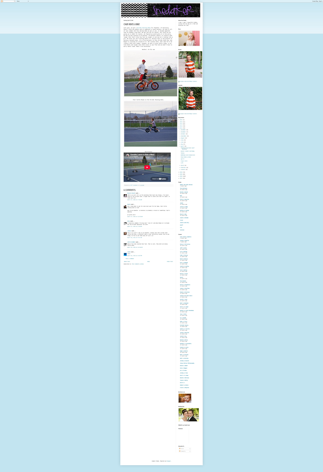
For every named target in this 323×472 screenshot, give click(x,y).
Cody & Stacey (184, 255)
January (183, 169)
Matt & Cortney (184, 354)
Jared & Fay (183, 336)
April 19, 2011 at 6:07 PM (134, 255)
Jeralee (182, 230)
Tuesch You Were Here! (186, 295)
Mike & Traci (183, 321)
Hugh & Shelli (184, 351)
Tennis (182, 153)
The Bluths (183, 281)
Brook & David (184, 192)
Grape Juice (184, 161)
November (183, 132)
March (183, 165)
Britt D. (182, 382)
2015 (181, 119)
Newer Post (127, 261)
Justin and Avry (184, 222)
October (183, 134)
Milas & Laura (184, 273)
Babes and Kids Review (186, 184)
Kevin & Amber (184, 365)
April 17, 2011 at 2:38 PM (134, 226)
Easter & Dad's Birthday (187, 151)
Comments (183, 451)
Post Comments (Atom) (138, 264)
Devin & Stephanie (185, 284)
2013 (181, 124)
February (183, 167)
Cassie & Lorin (184, 347)
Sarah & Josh (183, 299)
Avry (128, 221)
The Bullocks (183, 188)
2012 (181, 126)
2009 (181, 174)
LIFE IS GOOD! (131, 242)
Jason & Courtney (185, 288)
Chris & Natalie (184, 199)
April (183, 146)
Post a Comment (130, 258)
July (182, 140)
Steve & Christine (185, 244)
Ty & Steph (183, 318)
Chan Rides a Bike (186, 157)
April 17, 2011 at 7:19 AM (134, 199)
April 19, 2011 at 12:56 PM (134, 247)
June (182, 142)
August (183, 138)
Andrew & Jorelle (185, 329)
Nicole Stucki (131, 193)
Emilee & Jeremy (184, 210)
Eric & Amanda (184, 262)
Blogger (169, 461)
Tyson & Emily (184, 380)
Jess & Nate (183, 314)
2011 (181, 128)
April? (182, 159)
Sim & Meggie (183, 368)
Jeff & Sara (183, 248)
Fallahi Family (184, 325)
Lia (181, 227)
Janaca (129, 231)
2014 (181, 122)
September (184, 136)
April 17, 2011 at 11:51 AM (134, 216)
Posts (182, 448)
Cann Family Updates (185, 237)
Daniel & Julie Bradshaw (187, 310)
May (182, 144)
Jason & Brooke (184, 217)
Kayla (128, 204)
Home (148, 261)
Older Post (170, 261)
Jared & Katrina (184, 332)
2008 (181, 176)
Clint (181, 220)
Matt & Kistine (184, 358)
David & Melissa (184, 377)
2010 (181, 172)
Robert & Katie (184, 385)
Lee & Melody (183, 251)
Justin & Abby (184, 206)
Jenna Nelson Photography (187, 363)
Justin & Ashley (184, 266)
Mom (181, 195)
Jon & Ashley (183, 270)
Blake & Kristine (185, 292)
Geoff (181, 225)
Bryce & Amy (183, 214)
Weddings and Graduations (188, 155)
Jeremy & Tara (184, 373)
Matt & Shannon (184, 303)
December (183, 129)
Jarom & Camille (184, 240)
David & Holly (184, 340)
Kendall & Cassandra (185, 343)
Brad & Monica (184, 259)
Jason (128, 252)
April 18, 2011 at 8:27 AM (134, 237)
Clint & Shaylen (184, 387)
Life (182, 163)
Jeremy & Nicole (184, 360)
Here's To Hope (184, 306)
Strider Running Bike (144, 27)
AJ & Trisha (183, 370)
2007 (181, 178)
